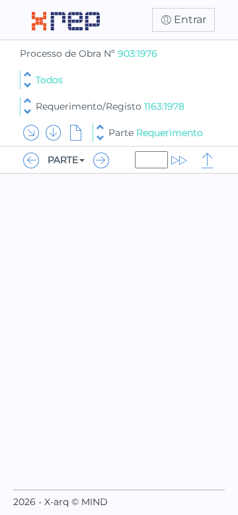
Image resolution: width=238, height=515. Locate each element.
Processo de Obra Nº (69, 53)
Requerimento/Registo (110, 106)
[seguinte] (27, 85)
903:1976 (137, 53)
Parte (155, 133)
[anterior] (27, 74)
